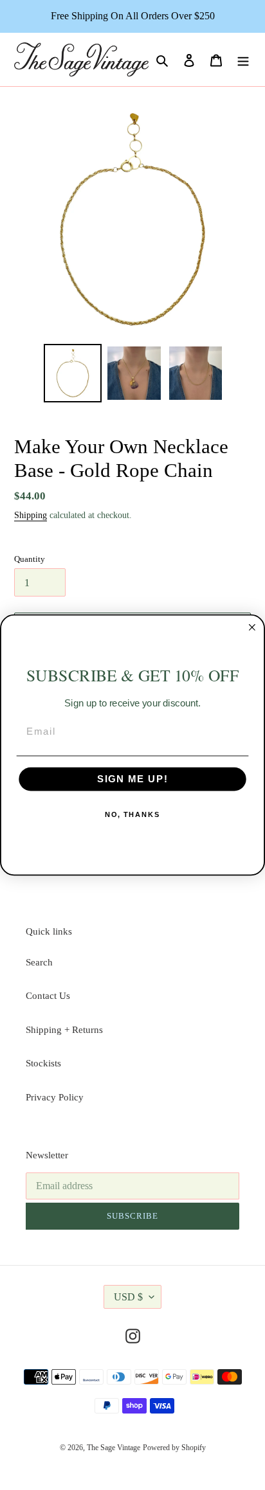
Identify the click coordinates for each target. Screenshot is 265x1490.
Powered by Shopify (174, 1447)
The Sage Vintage (113, 1447)
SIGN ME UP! (133, 779)
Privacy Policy (55, 1097)
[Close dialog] (252, 627)
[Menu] (243, 59)
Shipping (30, 515)
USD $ (128, 1296)
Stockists (43, 1063)
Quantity (29, 559)
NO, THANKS (133, 815)
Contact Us (48, 996)
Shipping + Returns (64, 1030)
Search (39, 962)
